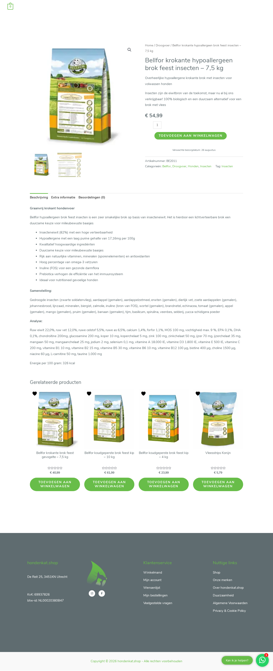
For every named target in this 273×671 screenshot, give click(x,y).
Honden (193, 166)
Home (149, 45)
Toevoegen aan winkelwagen (190, 136)
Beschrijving (39, 197)
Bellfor (166, 166)
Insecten (205, 166)
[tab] (39, 197)
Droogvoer (163, 45)
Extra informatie (63, 197)
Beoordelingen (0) (91, 197)
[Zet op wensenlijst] (35, 393)
